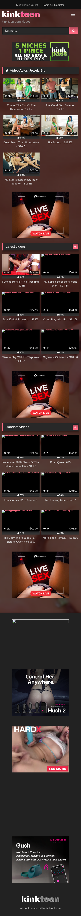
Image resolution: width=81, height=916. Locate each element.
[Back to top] (69, 905)
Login (46, 4)
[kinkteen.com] (33, 15)
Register (59, 4)
